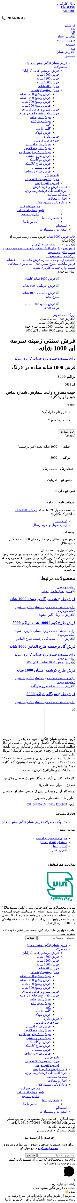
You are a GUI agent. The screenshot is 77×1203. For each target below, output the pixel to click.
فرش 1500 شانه (48, 74)
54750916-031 (36, 804)
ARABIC (69, 11)
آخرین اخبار (59, 850)
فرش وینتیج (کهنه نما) (44, 90)
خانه (72, 236)
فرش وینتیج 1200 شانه (35, 94)
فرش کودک (43, 132)
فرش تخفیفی (42, 179)
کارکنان (70, 25)
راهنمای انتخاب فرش (52, 842)
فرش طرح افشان (38, 144)
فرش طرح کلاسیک (38, 163)
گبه (48, 125)
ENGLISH (68, 7)
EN (73, 29)
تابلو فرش (52, 175)
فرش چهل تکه (41, 121)
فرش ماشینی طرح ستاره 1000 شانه (50, 263)
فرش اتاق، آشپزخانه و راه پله (39, 113)
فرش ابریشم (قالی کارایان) (40, 70)
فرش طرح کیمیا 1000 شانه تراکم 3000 (44, 623)
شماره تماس (57, 420)
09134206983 (58, 804)
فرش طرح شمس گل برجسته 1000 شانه (42, 599)
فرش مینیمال (41, 167)
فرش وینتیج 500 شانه (36, 105)
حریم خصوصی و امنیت (51, 838)
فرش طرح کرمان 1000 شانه (55, 248)
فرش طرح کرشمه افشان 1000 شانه (45, 670)
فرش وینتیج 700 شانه (36, 101)
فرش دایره (51, 136)
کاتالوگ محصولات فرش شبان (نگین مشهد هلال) (34, 822)
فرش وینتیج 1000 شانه (35, 97)
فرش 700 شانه (48, 86)
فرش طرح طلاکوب (37, 148)
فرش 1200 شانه (48, 78)
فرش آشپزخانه (40, 117)
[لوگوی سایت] (65, 36)
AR (73, 32)
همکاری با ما (50, 218)
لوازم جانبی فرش (47, 183)
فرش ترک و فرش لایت (35, 152)
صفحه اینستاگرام (48, 1148)
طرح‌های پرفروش (46, 140)
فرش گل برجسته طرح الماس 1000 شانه (42, 646)
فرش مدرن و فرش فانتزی (40, 109)
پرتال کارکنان (66, 3)
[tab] (34, 521)
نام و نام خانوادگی (54, 412)
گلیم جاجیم (43, 128)
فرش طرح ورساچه (37, 171)
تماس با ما (60, 846)
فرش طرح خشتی (38, 156)
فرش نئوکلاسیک (40, 159)
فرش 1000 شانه (48, 82)
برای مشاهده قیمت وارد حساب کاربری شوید (45, 358)
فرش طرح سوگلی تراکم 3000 (50, 694)
